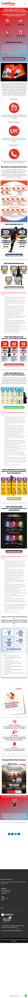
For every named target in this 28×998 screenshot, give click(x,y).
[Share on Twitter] (15, 834)
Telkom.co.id (4, 898)
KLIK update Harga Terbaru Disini (15, 58)
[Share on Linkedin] (19, 834)
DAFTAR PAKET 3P (14, 498)
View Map (2, 884)
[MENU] (24, 4)
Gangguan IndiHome (8, 174)
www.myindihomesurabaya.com (14, 910)
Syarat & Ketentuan (6, 890)
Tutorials (3, 893)
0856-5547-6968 (15, 175)
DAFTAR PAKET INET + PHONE (14, 365)
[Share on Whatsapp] (9, 834)
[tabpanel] (14, 664)
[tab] (8, 632)
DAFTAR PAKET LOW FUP (14, 255)
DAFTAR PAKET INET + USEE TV (15, 407)
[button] (14, 293)
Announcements (5, 891)
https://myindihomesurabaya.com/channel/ (15, 457)
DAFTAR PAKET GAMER (15, 551)
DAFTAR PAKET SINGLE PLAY (14, 287)
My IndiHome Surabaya (7, 83)
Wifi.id (2, 900)
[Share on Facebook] (12, 834)
